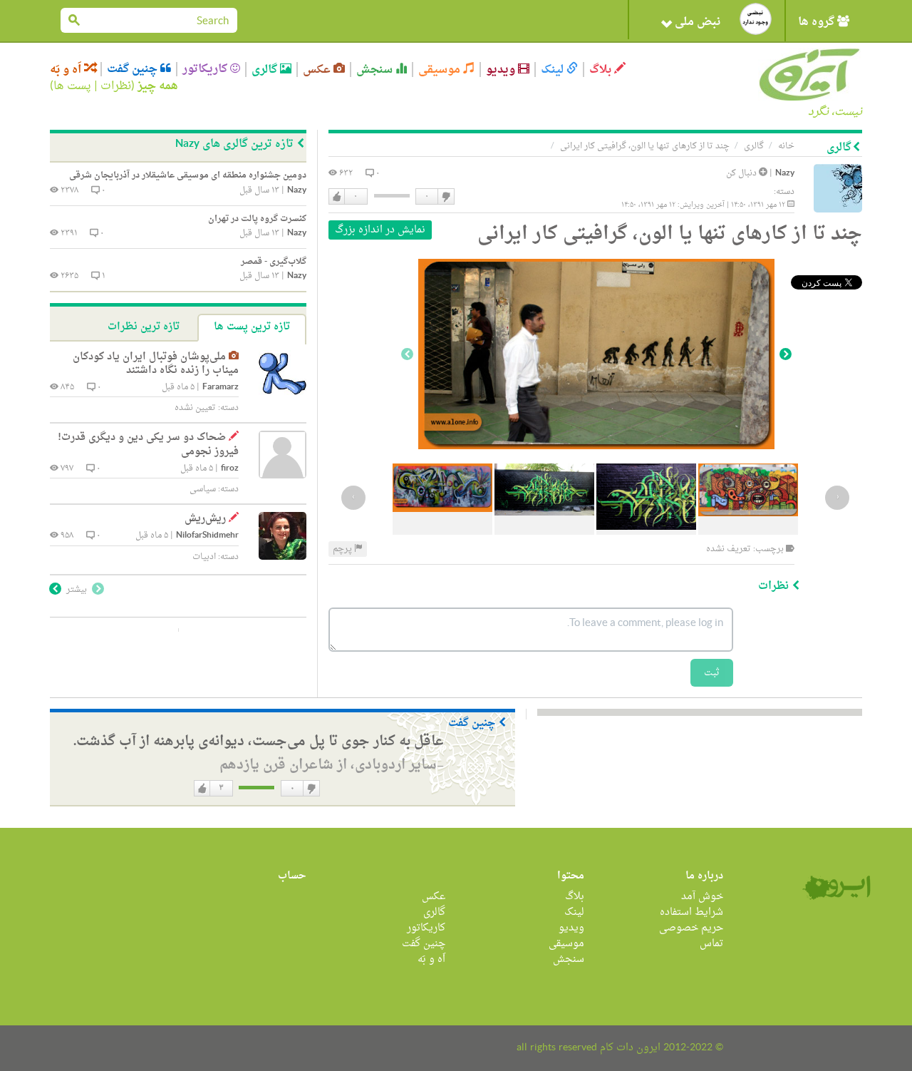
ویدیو (502, 69)
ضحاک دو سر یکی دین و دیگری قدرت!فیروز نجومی (148, 444)
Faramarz (220, 387)
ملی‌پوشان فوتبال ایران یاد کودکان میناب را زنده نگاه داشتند (156, 364)
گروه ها (817, 22)
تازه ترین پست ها (252, 327)
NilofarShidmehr (207, 535)
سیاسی (203, 489)
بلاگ (601, 69)
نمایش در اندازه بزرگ (380, 230)
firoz (230, 468)
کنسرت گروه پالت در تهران (257, 219)
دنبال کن (742, 173)
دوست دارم (337, 197)
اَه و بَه (67, 69)
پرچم (343, 549)
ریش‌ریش (205, 518)
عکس (318, 69)
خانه (786, 146)
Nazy (784, 173)
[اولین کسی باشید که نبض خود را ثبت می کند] (756, 19)
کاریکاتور (206, 69)
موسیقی (440, 69)
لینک (553, 69)
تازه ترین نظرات (144, 327)
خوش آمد (702, 896)
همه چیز (158, 86)
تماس (711, 943)
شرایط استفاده (691, 912)
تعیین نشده (195, 408)
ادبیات (204, 557)
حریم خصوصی (691, 928)
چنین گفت (133, 69)
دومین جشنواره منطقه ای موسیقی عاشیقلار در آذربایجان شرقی (187, 175)
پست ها (72, 86)
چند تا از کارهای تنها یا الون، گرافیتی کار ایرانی (645, 146)
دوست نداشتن (445, 197)
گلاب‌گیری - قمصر (273, 262)
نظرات (115, 86)
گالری (266, 69)
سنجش (375, 69)
